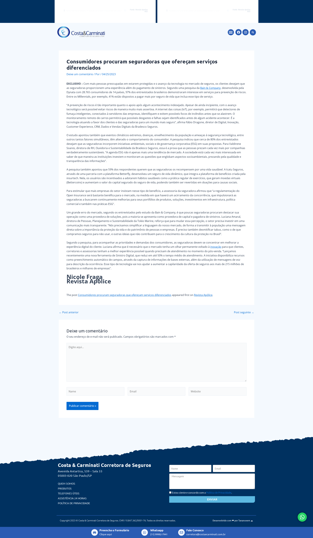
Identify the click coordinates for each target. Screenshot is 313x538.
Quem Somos (66, 483)
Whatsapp (156, 530)
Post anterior (69, 312)
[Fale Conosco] (181, 532)
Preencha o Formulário (114, 530)
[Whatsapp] (144, 532)
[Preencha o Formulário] (94, 532)
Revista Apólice (203, 295)
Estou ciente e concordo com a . (202, 492)
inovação (215, 247)
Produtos (65, 488)
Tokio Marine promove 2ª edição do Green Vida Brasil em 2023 (94, 10)
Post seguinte (244, 312)
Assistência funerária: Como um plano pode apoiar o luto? (194, 10)
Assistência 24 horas (72, 498)
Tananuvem (244, 520)
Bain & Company (210, 88)
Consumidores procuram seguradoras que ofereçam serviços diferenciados (124, 295)
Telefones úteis (68, 493)
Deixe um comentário (80, 74)
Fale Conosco (195, 530)
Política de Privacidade (74, 503)
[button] (231, 32)
